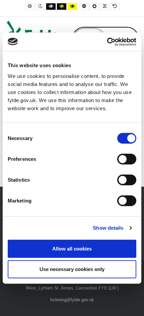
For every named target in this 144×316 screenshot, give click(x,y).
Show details (108, 228)
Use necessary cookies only (72, 269)
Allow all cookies (72, 248)
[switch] (126, 158)
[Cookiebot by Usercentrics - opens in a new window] (107, 41)
